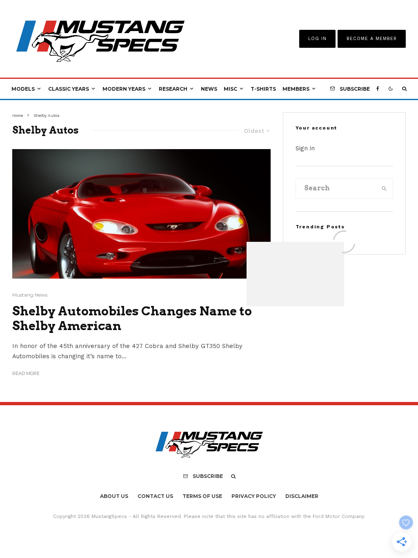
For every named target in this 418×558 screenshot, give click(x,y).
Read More (26, 373)
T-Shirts (263, 89)
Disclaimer (301, 496)
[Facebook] (377, 89)
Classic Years (68, 89)
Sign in (305, 148)
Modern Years (123, 89)
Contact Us (155, 496)
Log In (317, 38)
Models (23, 89)
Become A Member (372, 38)
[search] (384, 189)
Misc (230, 89)
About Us (114, 496)
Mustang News (29, 295)
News (209, 89)
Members (295, 89)
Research (173, 89)
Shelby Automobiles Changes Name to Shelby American (132, 318)
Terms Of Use (202, 496)
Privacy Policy (253, 496)
